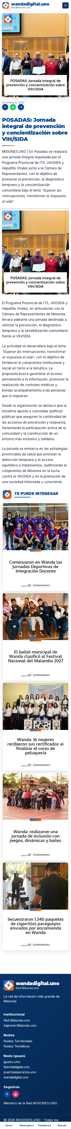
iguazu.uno (12, 1062)
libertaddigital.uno (17, 1067)
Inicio (8, 1125)
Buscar (62, 1125)
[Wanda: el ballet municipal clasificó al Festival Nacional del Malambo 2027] (35, 637)
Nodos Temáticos (17, 1046)
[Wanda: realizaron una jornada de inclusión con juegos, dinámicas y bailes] (35, 816)
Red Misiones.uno (17, 1020)
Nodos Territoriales (18, 1041)
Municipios (27, 1125)
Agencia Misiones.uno (20, 1025)
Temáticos (44, 1125)
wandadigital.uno (16, 1077)
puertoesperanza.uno (20, 1072)
